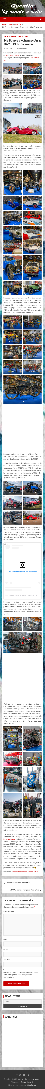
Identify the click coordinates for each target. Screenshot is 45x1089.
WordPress (31, 1085)
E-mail (6, 949)
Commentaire (9, 911)
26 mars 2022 (8, 48)
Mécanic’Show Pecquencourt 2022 (19, 883)
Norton (30, 872)
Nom (5, 939)
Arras (14, 872)
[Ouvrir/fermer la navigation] (5, 19)
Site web (6, 960)
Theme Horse (26, 1082)
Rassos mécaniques (19, 36)
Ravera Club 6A (9, 839)
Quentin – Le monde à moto (28, 1079)
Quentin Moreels (21, 48)
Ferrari (24, 872)
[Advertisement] (22, 427)
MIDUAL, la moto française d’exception (24, 890)
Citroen (19, 872)
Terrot (35, 872)
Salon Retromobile (12, 55)
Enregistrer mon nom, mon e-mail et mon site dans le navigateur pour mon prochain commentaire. (20, 974)
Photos (6, 36)
